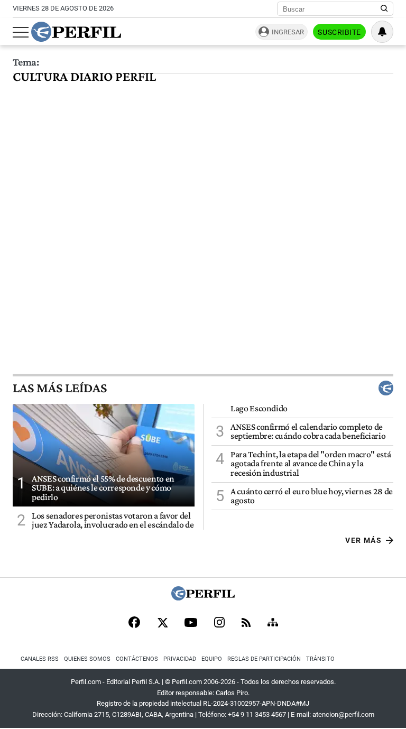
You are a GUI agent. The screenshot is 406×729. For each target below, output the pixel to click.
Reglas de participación (264, 659)
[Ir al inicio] (76, 32)
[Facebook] (134, 623)
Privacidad (179, 659)
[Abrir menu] (21, 32)
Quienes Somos (87, 659)
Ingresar (288, 32)
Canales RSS (40, 659)
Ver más (363, 540)
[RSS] (246, 623)
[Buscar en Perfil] (384, 9)
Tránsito (320, 659)
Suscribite (339, 32)
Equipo (211, 659)
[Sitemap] (272, 623)
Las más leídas (60, 388)
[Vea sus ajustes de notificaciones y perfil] (382, 31)
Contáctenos (137, 659)
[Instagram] (219, 623)
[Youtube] (190, 623)
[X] (162, 623)
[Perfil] (203, 598)
